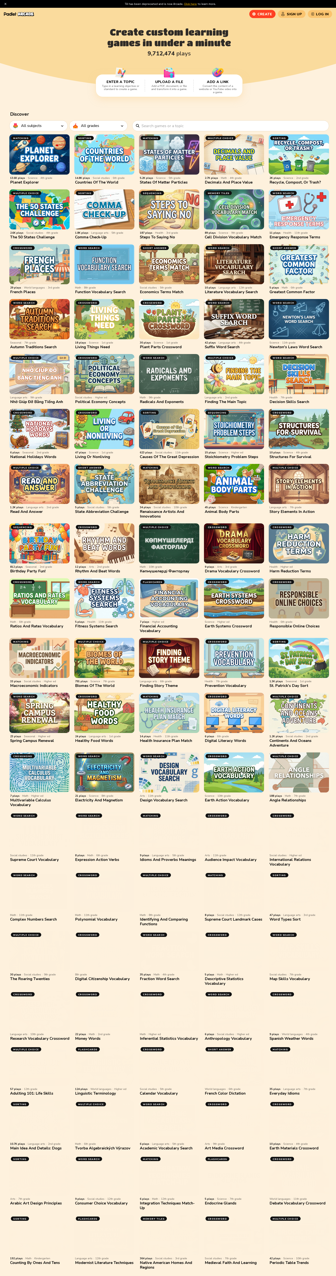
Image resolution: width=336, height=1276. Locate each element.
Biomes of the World (95, 685)
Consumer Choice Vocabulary (101, 1203)
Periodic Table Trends (289, 1262)
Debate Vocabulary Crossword (298, 1203)
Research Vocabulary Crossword (39, 1038)
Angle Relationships (288, 800)
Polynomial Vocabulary (96, 919)
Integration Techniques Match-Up (167, 1205)
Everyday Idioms (285, 1093)
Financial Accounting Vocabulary (159, 628)
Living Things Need (92, 347)
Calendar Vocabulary (159, 1093)
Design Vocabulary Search (163, 800)
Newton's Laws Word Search (296, 347)
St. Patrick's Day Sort (289, 685)
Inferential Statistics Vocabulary (169, 1038)
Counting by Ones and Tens (35, 1262)
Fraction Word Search (159, 978)
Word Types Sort (285, 919)
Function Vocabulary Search (100, 292)
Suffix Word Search (222, 347)
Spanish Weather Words (291, 1038)
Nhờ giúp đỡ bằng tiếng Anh (36, 401)
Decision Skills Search (289, 401)
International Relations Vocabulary (290, 862)
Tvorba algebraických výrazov (102, 1148)
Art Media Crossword (224, 1148)
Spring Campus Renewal (32, 740)
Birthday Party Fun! (28, 571)
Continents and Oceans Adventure (291, 743)
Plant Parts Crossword (161, 347)
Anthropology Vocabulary (228, 1038)
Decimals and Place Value (229, 182)
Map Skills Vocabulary (290, 978)
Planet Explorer (24, 182)
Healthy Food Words (94, 740)
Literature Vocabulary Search (231, 292)
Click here (190, 4)
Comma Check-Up (91, 237)
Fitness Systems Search (96, 626)
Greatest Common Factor (292, 292)
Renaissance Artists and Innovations (162, 514)
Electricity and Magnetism (99, 800)
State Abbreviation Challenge (102, 511)
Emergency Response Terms (295, 237)
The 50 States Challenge (32, 237)
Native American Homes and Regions (166, 1265)
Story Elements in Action (292, 511)
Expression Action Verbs (97, 859)
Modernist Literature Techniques (104, 1262)
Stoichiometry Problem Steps (231, 456)
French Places (23, 292)
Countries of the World (96, 182)
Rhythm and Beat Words (97, 571)
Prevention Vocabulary (225, 685)
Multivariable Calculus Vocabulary (30, 802)
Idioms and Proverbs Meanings (168, 859)
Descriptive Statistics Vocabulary (224, 981)
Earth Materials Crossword (294, 1148)
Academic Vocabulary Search (166, 1148)
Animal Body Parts (222, 511)
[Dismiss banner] (5, 4)
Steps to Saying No (157, 237)
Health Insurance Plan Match (166, 740)
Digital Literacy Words (225, 740)
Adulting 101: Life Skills (31, 1093)
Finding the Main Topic (226, 401)
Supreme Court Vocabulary (34, 859)
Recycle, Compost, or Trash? (295, 182)
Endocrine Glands (220, 1203)
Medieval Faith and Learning (231, 1262)
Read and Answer (26, 511)
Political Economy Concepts (100, 401)
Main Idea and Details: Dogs (36, 1148)
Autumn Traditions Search (33, 347)
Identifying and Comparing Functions (164, 922)
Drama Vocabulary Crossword (232, 571)
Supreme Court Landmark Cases (233, 919)
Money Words (88, 1038)
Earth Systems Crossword (228, 626)
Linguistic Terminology (95, 1093)
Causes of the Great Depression (169, 456)
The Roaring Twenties (30, 978)
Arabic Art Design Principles (36, 1203)
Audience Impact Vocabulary (231, 859)
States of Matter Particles (164, 182)
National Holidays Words (33, 456)
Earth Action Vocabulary (227, 800)
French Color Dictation (225, 1093)
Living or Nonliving (92, 456)
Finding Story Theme (159, 685)
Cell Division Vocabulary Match (233, 237)
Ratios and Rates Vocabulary (36, 626)
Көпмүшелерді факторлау (164, 571)
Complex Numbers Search (33, 919)
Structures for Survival (291, 456)
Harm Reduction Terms (290, 571)
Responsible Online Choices (295, 626)
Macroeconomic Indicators (34, 685)
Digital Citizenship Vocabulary (102, 978)
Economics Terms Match (161, 292)
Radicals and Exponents (162, 401)
